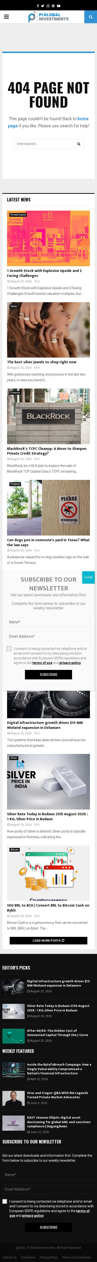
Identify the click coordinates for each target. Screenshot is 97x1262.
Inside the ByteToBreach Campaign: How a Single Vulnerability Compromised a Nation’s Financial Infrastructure (59, 1069)
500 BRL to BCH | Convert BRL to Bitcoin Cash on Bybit (48, 908)
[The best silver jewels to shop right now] (48, 330)
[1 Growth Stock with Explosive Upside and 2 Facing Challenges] (48, 238)
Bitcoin (15, 849)
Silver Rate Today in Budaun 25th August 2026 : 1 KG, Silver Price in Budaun (47, 816)
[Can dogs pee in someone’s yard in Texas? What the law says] (48, 508)
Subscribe (48, 1227)
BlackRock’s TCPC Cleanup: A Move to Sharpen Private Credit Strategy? (46, 451)
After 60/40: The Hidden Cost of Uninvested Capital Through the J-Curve (57, 1033)
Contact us (9, 1257)
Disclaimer (28, 1257)
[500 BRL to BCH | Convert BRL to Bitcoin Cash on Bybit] (48, 873)
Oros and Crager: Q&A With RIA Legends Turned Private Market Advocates (57, 1095)
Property (15, 484)
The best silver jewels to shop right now (41, 362)
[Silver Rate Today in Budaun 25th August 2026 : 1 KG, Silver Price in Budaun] (48, 782)
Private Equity (18, 214)
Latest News (18, 199)
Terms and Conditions (76, 1257)
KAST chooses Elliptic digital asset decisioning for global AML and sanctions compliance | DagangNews (59, 1122)
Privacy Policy (49, 1257)
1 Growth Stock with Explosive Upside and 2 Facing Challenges (44, 273)
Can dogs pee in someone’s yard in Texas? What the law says (48, 542)
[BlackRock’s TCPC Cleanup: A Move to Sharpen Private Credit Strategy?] (48, 416)
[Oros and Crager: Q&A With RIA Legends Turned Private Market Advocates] (13, 1098)
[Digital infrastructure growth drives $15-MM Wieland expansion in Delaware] (13, 986)
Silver (14, 306)
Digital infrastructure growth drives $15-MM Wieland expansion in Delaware (45, 725)
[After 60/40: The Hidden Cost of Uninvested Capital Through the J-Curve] (13, 1036)
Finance (15, 392)
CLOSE (88, 577)
